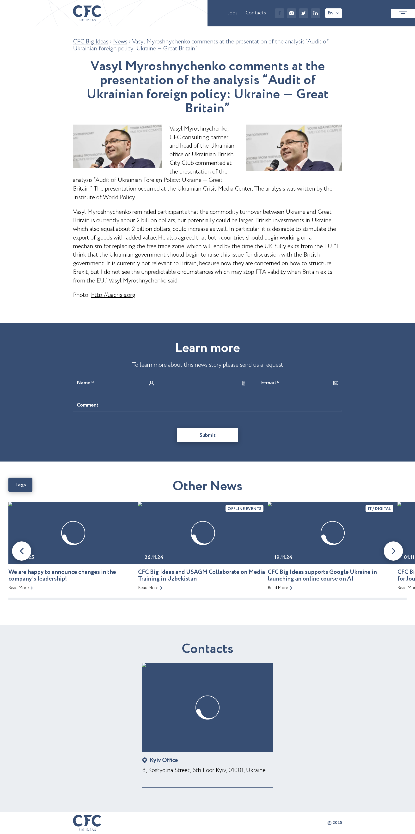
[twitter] (303, 13)
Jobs (233, 13)
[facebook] (279, 13)
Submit (208, 435)
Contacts (256, 13)
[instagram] (291, 13)
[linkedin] (315, 13)
